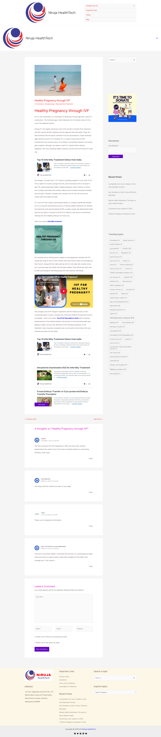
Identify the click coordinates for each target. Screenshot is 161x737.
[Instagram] (80, 733)
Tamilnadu (114, 361)
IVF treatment (39, 202)
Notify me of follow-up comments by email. (51, 637)
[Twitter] (78, 733)
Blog (87, 19)
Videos (88, 15)
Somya (43, 438)
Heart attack (127, 281)
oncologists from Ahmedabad (121, 335)
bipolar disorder (116, 257)
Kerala (114, 294)
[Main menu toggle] (157, 38)
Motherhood (45, 479)
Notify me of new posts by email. (48, 643)
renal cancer (114, 343)
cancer (113, 264)
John (43, 513)
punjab (128, 339)
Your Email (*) (113, 146)
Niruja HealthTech (62, 13)
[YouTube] (86, 733)
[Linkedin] (83, 733)
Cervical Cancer (116, 268)
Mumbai (114, 322)
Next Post (98, 419)
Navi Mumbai (128, 322)
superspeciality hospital (118, 357)
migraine (113, 313)
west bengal (115, 374)
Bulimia (126, 261)
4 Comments (39, 104)
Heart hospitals (117, 285)
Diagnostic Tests (91, 10)
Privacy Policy (64, 677)
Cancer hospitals (126, 264)
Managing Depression (117, 309)
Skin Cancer (115, 353)
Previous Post (30, 419)
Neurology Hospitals (117, 326)
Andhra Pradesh (116, 244)
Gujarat (128, 277)
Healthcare (114, 281)
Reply (91, 458)
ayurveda (114, 248)
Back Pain (114, 253)
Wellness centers (118, 369)
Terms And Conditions (67, 683)
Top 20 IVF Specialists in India (67, 318)
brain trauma (115, 261)
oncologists (115, 331)
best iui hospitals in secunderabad (53, 546)
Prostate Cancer (116, 339)
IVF (41, 129)
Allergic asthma (129, 240)
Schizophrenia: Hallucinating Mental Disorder (120, 347)
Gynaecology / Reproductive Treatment (59, 104)
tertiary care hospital (118, 365)
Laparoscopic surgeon (118, 298)
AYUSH (127, 248)
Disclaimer (63, 680)
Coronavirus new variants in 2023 (120, 209)
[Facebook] (75, 733)
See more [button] (41, 404)
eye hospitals (115, 277)
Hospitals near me (92, 6)
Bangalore (126, 253)
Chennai (128, 268)
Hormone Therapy (116, 289)
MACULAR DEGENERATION (119, 302)
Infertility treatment (55, 221)
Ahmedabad (115, 240)
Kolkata (124, 293)
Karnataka (130, 289)
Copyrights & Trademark (67, 686)
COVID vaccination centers (121, 273)
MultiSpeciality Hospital (122, 318)
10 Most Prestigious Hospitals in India (121, 214)
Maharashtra (115, 306)
